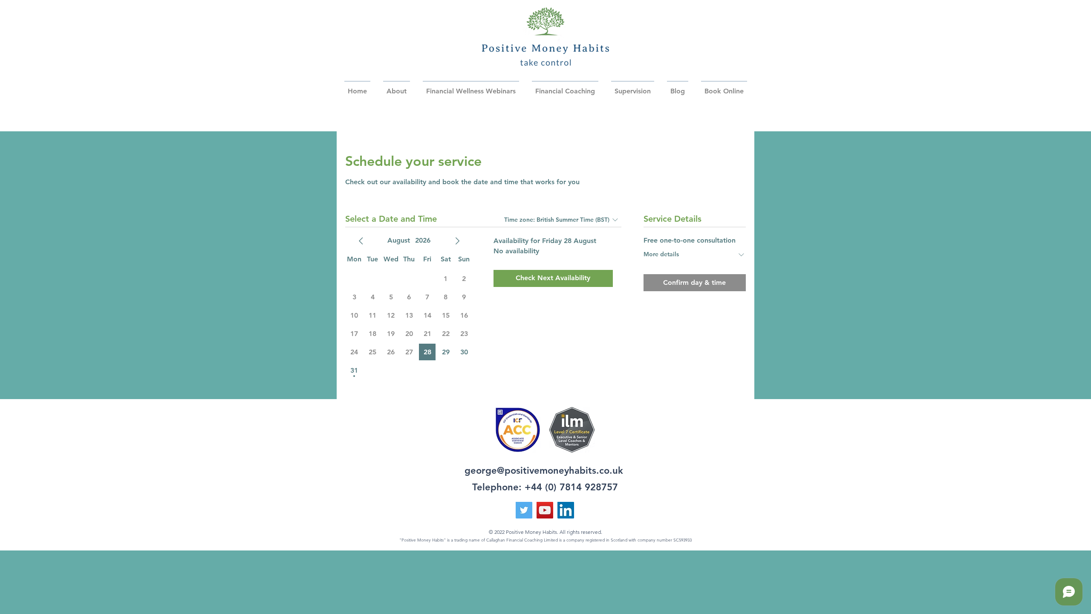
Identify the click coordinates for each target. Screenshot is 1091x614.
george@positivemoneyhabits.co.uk (544, 470)
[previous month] (361, 241)
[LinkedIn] (565, 510)
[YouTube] (545, 510)
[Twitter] (524, 510)
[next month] (457, 241)
